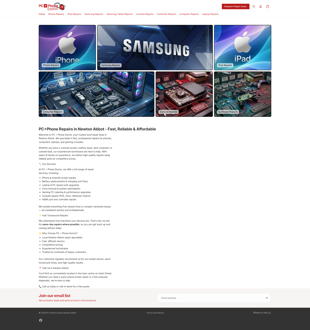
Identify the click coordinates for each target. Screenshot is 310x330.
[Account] (260, 6)
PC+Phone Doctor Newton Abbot (61, 313)
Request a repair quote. (235, 6)
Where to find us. (262, 312)
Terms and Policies (155, 313)
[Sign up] (266, 298)
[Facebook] (41, 320)
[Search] (253, 6)
